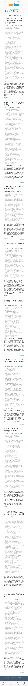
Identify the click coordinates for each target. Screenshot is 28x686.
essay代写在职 (21, 31)
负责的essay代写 (16, 80)
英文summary (16, 72)
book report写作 (8, 28)
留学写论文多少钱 (17, 62)
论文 (12, 77)
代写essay (14, 41)
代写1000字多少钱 (8, 41)
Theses (6, 38)
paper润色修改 (7, 34)
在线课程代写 (7, 46)
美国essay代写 (7, 66)
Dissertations (15, 29)
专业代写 (16, 39)
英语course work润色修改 (10, 74)
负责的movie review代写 (9, 81)
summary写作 (14, 36)
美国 (18, 64)
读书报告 (6, 78)
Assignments (9, 27)
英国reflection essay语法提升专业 (11, 71)
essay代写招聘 (7, 32)
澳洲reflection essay (17, 61)
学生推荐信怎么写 (11, 47)
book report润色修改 (15, 28)
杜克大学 (21, 51)
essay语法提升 (7, 33)
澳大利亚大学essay (18, 57)
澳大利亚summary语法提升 (10, 57)
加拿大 (18, 42)
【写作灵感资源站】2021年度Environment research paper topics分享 (13, 21)
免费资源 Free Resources (16, 107)
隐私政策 (16, 680)
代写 (19, 39)
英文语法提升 (7, 73)
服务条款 (12, 680)
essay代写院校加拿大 (14, 32)
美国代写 (6, 68)
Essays (6, 31)
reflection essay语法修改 (15, 34)
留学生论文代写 (20, 63)
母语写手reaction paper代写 (10, 52)
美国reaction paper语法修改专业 (11, 67)
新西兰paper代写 (16, 51)
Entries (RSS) (18, 678)
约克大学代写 (10, 64)
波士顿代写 (18, 52)
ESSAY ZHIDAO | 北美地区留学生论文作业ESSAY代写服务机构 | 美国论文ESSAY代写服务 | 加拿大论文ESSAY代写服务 (14, 10)
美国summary (20, 67)
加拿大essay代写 (8, 43)
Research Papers (8, 36)
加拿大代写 (13, 43)
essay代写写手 (15, 31)
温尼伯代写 (11, 53)
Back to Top (22, 98)
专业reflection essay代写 (9, 39)
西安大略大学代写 (8, 77)
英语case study (21, 73)
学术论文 (6, 47)
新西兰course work (8, 48)
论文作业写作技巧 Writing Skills (17, 25)
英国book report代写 (20, 68)
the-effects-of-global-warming (10, 120)
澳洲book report (18, 58)
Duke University (21, 29)
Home (5, 15)
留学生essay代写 (8, 63)
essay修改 (21, 32)
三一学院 (9, 38)
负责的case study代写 (9, 80)
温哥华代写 (7, 53)
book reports (14, 27)
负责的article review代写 (13, 78)
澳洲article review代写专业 (10, 58)
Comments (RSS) (7, 680)
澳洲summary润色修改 (9, 62)
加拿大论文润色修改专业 (9, 44)
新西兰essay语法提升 (9, 51)
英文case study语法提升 (9, 72)
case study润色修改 (8, 29)
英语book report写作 (14, 73)
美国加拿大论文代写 (12, 68)
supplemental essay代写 (16, 37)
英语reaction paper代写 (9, 76)
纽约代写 (15, 64)
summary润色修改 (8, 37)
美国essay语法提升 (14, 66)
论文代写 (15, 77)
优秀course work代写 (9, 42)
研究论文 (6, 64)
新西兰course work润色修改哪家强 (11, 49)
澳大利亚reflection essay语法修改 (11, 56)
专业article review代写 (15, 38)
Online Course (13, 33)
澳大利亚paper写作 (8, 54)
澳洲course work (19, 59)
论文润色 (18, 77)
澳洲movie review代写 (9, 61)
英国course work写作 (9, 69)
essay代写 (10, 31)
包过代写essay (16, 44)
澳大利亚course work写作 (18, 53)
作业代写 (14, 42)
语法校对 (22, 77)
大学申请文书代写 (17, 46)
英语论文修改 (16, 76)
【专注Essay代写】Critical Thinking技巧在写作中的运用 (14, 361)
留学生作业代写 (14, 63)
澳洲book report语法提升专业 (10, 59)
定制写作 (16, 47)
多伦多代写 (12, 46)
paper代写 (19, 33)
